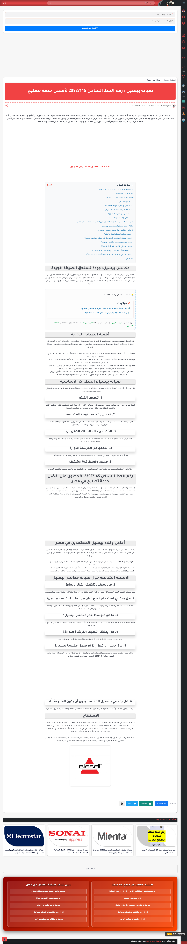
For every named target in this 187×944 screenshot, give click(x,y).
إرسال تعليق (90, 869)
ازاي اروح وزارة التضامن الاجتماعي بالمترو (132, 912)
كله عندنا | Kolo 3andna (154, 941)
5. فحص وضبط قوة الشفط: (120, 218)
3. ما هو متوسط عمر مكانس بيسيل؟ (116, 242)
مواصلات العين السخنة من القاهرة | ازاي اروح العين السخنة (132, 891)
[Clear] (153, 3)
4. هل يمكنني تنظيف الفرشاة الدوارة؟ (116, 246)
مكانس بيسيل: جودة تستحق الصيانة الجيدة (115, 190)
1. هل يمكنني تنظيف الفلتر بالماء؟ (118, 234)
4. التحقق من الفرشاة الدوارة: (120, 214)
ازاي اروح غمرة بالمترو (132, 898)
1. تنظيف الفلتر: (125, 202)
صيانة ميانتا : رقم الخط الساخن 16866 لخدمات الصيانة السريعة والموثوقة (112, 851)
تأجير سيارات (88, 323)
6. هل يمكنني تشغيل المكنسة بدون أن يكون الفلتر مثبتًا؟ (109, 255)
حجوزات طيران (118, 323)
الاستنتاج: (129, 259)
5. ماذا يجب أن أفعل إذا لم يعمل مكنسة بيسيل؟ (112, 250)
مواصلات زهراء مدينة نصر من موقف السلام (48, 891)
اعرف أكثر (174, 935)
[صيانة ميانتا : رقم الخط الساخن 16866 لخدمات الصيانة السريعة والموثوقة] (112, 836)
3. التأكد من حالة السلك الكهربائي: (118, 210)
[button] (4, 3)
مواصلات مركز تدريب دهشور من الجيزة (48, 919)
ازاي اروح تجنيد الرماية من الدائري (132, 919)
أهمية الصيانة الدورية (124, 194)
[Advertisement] (101, 54)
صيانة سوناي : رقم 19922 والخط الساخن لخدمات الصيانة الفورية (71, 851)
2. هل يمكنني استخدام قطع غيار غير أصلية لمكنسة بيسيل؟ (108, 238)
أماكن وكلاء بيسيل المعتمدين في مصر (117, 226)
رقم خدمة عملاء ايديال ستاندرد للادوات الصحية (106, 313)
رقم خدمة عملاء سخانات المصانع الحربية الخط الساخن (158, 851)
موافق (169, 934)
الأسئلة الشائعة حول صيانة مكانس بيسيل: (115, 230)
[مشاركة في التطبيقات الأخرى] (122, 803)
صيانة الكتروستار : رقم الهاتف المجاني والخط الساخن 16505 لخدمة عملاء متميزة (24, 851)
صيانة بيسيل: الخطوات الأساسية (119, 198)
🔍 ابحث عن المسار (90, 28)
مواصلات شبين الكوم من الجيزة (48, 898)
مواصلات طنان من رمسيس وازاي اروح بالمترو (132, 905)
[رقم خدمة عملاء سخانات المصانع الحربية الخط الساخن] (156, 836)
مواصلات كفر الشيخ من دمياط (48, 905)
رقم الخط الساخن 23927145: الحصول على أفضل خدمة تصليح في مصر (105, 222)
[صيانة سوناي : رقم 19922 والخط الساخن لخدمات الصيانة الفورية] (68, 836)
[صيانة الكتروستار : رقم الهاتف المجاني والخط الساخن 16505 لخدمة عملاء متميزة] (24, 836)
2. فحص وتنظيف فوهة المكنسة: (118, 206)
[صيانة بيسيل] (90, 765)
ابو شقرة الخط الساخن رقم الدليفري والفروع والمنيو (104, 309)
